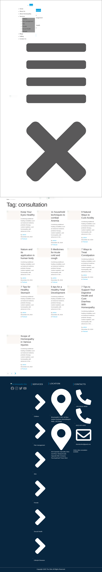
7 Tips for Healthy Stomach (25, 289)
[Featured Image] (14, 257)
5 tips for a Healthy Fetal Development (58, 289)
